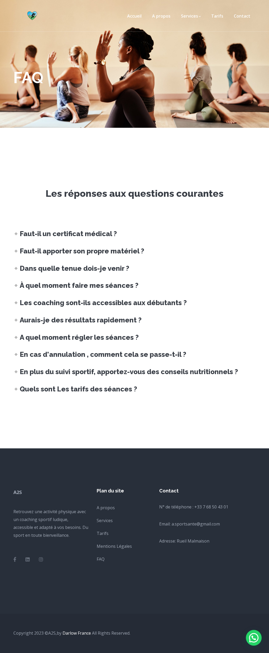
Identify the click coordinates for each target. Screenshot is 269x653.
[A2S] (33, 15)
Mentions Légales (114, 546)
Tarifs (102, 533)
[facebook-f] (14, 559)
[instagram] (41, 559)
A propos (106, 508)
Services (105, 520)
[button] (254, 638)
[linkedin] (27, 559)
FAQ (101, 559)
